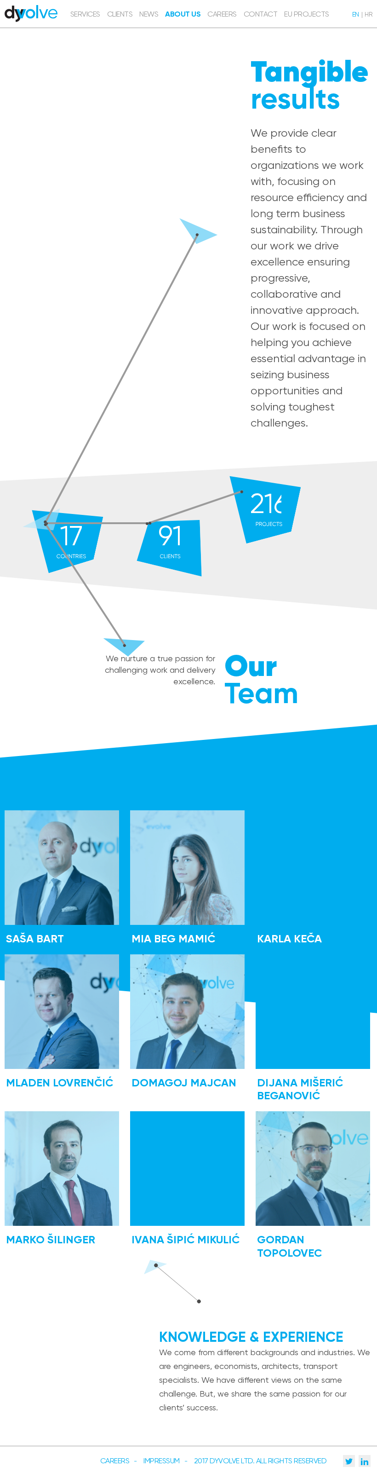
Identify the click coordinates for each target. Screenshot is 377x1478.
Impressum (161, 1460)
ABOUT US (182, 14)
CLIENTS (120, 14)
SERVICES (85, 14)
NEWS (148, 14)
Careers (115, 1460)
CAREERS (222, 14)
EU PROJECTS (306, 14)
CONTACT (261, 14)
